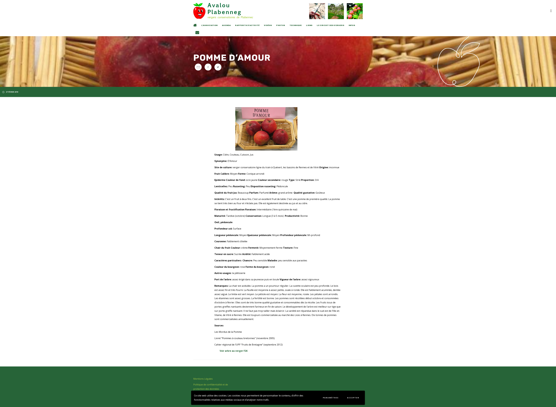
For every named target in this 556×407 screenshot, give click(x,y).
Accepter (353, 398)
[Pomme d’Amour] (198, 67)
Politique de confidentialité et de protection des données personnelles (210, 389)
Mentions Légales (203, 378)
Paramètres (331, 398)
